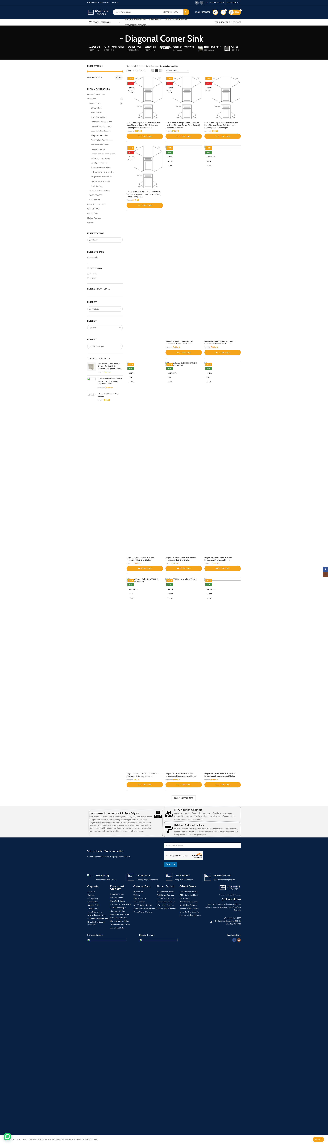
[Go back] (121, 38)
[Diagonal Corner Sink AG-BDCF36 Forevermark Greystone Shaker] (222, 458)
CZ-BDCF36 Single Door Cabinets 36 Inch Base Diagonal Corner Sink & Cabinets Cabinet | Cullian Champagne (221, 125)
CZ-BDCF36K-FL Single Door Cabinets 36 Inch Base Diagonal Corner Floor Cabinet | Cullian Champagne (144, 194)
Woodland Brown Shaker (120, 924)
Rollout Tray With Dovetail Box (103, 172)
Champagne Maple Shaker (120, 904)
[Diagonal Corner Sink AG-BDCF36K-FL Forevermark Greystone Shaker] (145, 674)
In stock (93, 278)
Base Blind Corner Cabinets (102, 122)
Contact (91, 895)
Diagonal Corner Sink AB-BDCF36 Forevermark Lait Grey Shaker (140, 558)
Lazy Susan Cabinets (99, 163)
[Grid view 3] (156, 70)
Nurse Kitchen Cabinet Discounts (96, 923)
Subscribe (170, 864)
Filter (118, 78)
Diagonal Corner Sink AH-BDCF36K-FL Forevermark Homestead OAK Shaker (220, 775)
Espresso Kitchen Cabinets (190, 915)
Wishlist (137, 895)
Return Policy (93, 902)
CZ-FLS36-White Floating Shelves (108, 395)
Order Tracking (139, 902)
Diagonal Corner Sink (100, 135)
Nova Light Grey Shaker (119, 921)
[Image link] (106, 1035)
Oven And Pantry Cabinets (99, 190)
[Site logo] (98, 12)
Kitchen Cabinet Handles (166, 908)
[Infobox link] (105, 877)
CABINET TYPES (93, 209)
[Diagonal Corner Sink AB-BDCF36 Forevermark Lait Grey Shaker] (145, 458)
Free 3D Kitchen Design (143, 905)
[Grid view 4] (160, 70)
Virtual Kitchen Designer (143, 912)
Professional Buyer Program (144, 908)
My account (138, 892)
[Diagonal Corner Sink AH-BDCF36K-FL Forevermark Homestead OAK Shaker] (222, 674)
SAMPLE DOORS (95, 195)
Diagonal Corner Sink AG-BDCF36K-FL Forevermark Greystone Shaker (142, 775)
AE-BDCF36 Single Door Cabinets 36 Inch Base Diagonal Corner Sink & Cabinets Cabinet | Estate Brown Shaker (143, 125)
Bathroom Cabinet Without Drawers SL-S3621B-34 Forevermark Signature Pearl (109, 366)
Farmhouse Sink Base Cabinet (103, 154)
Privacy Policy (93, 898)
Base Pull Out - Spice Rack (101, 126)
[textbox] (105, 240)
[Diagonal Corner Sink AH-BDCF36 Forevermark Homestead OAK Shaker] (183, 674)
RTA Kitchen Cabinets (188, 810)
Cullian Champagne (118, 908)
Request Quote (140, 898)
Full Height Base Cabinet (100, 158)
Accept (318, 1139)
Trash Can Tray (97, 186)
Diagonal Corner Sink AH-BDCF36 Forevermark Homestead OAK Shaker (180, 775)
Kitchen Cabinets (94, 218)
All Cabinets (92, 99)
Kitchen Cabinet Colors (189, 825)
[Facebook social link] (197, 3)
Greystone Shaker (117, 911)
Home (129, 66)
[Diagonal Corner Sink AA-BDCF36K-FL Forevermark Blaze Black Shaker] (222, 242)
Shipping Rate (93, 908)
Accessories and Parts (96, 94)
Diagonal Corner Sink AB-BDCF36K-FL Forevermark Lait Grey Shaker (181, 558)
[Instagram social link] (201, 3)
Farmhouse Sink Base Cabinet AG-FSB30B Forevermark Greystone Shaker (110, 381)
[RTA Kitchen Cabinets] (169, 814)
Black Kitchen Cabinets (189, 902)
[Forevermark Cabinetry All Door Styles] (158, 815)
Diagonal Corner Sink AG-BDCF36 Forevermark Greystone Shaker (218, 558)
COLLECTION (92, 213)
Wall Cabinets (94, 200)
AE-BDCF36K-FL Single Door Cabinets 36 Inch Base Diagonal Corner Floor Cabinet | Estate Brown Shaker (182, 125)
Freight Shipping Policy (96, 915)
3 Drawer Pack (96, 112)
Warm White (184, 898)
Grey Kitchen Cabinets (188, 892)
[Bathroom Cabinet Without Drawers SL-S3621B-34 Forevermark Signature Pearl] (91, 368)
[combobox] (105, 240)
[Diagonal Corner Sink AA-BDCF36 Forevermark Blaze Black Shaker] (183, 242)
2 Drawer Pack (96, 108)
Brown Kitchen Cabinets (189, 908)
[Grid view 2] (152, 70)
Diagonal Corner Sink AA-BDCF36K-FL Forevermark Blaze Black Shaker (219, 342)
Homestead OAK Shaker (120, 914)
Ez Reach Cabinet (98, 149)
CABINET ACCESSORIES (96, 204)
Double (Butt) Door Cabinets (102, 140)
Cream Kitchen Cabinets (189, 912)
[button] (7, 1136)
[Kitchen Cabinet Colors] (169, 829)
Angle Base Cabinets (99, 117)
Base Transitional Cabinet (101, 131)
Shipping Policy (94, 905)
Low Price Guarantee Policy (98, 918)
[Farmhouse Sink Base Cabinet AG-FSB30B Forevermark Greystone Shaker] (91, 383)
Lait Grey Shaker (116, 898)
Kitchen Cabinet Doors (166, 898)
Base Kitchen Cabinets (165, 892)
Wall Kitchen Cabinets (165, 895)
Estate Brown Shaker (118, 918)
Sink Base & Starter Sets (100, 181)
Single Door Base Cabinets (101, 177)
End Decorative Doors (100, 144)
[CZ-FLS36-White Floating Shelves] (91, 397)
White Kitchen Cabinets (189, 895)
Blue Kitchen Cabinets (188, 905)
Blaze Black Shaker (117, 901)
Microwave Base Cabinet (100, 167)
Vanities (90, 222)
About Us (91, 892)
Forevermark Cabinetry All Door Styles (114, 813)
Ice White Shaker (117, 894)
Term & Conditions (95, 912)
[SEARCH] (186, 12)
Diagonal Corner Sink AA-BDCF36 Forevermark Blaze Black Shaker (179, 342)
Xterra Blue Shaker (117, 928)
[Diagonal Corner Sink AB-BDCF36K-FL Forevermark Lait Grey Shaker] (183, 458)
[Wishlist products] (215, 12)
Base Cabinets (95, 103)
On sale (93, 274)
